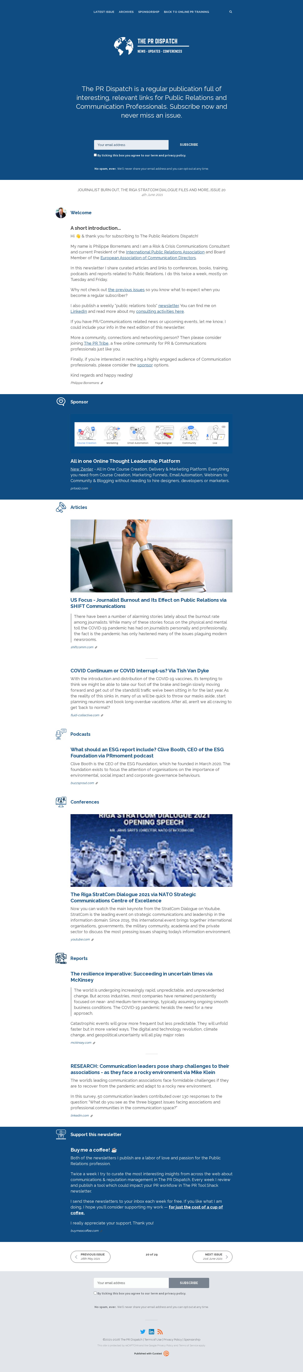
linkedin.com (80, 1115)
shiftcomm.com (82, 647)
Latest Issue (104, 12)
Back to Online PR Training (186, 12)
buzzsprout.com (82, 783)
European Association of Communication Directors (148, 257)
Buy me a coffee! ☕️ (94, 1150)
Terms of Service (188, 1345)
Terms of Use (152, 1339)
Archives (126, 12)
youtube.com (80, 939)
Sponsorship (148, 12)
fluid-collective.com (85, 715)
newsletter (168, 305)
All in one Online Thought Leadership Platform (125, 461)
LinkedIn (79, 311)
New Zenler (82, 469)
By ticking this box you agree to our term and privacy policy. (141, 155)
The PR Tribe (96, 343)
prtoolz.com (79, 488)
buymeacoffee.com (84, 1230)
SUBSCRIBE (189, 144)
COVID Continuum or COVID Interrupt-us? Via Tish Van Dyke (140, 670)
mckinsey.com (81, 1042)
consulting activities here (160, 311)
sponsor (145, 365)
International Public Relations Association (165, 252)
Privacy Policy (172, 1339)
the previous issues (126, 289)
